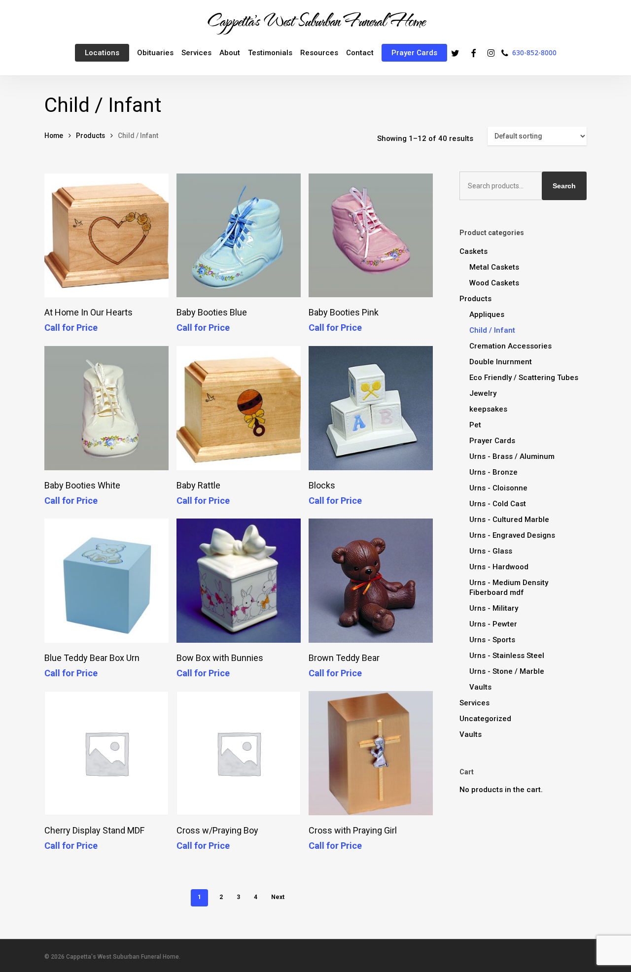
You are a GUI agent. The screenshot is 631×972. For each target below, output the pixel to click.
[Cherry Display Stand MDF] (106, 753)
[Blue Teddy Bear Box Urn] (106, 581)
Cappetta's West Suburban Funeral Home (315, 20)
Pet (475, 424)
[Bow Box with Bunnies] (238, 581)
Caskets (473, 251)
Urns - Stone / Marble (506, 671)
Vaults (480, 687)
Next (277, 897)
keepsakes (488, 409)
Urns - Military (493, 608)
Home (53, 135)
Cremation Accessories (510, 346)
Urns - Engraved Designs (512, 535)
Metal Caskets (494, 267)
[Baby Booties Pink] (371, 236)
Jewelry (482, 393)
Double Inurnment (500, 361)
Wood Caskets (494, 282)
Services (474, 702)
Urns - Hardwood (498, 566)
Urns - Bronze (493, 472)
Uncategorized (485, 718)
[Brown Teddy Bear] (371, 581)
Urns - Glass (490, 551)
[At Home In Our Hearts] (106, 236)
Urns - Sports (492, 639)
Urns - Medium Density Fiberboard (508, 587)
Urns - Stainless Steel (506, 655)
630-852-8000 (534, 52)
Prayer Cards (492, 440)
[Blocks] (371, 408)
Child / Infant (492, 330)
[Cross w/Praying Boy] (238, 753)
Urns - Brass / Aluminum (512, 456)
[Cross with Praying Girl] (371, 753)
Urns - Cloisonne (498, 488)
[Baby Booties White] (106, 408)
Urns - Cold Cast (497, 503)
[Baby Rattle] (238, 408)
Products (90, 135)
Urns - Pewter (493, 624)
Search (564, 186)
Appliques (486, 314)
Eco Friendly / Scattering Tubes (523, 377)
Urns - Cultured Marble (509, 519)
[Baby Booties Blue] (238, 236)
